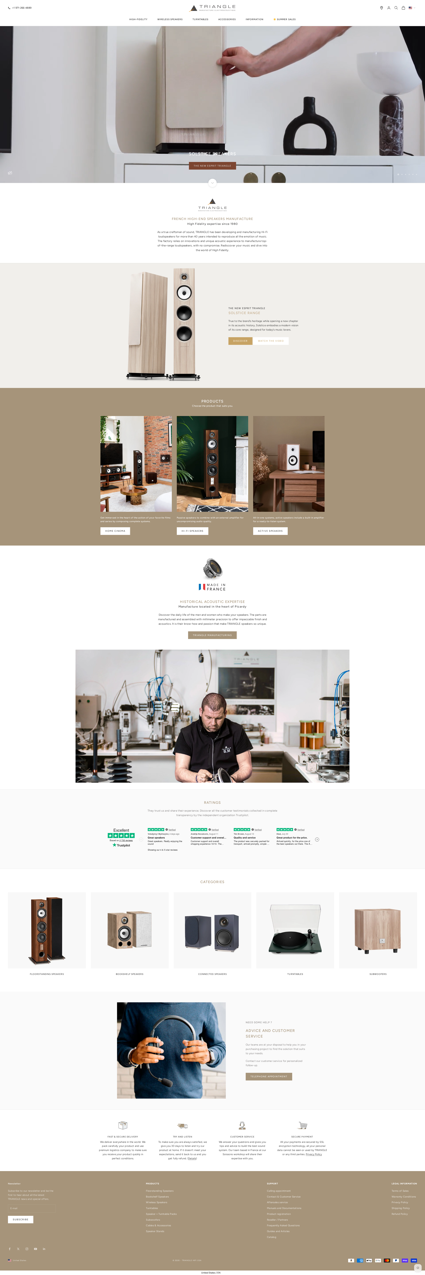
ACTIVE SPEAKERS (270, 531)
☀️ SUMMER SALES (284, 19)
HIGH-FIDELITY (138, 19)
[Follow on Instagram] (27, 1249)
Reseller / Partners (277, 1219)
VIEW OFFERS (212, 165)
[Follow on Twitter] (18, 1249)
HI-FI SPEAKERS (193, 531)
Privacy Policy (314, 1154)
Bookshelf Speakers (157, 1196)
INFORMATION (254, 19)
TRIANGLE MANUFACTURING (212, 635)
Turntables (152, 1208)
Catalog (271, 1237)
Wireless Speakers (156, 1202)
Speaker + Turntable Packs (161, 1213)
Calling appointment (279, 1190)
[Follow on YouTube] (35, 1249)
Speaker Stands (155, 1231)
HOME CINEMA (115, 531)
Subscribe (388, 1260)
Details (192, 1158)
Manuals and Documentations (284, 1208)
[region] (212, 91)
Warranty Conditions (404, 1196)
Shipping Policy (401, 1208)
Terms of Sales (400, 1190)
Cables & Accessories (158, 1225)
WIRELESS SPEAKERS (170, 19)
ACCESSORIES (227, 19)
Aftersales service (277, 1202)
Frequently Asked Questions (283, 1225)
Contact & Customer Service (284, 1196)
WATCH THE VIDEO (271, 341)
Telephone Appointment (269, 1076)
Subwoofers (153, 1219)
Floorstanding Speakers (159, 1190)
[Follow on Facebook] (9, 1249)
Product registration (279, 1213)
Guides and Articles (278, 1231)
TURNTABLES (200, 19)
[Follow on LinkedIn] (44, 1249)
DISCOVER (240, 341)
